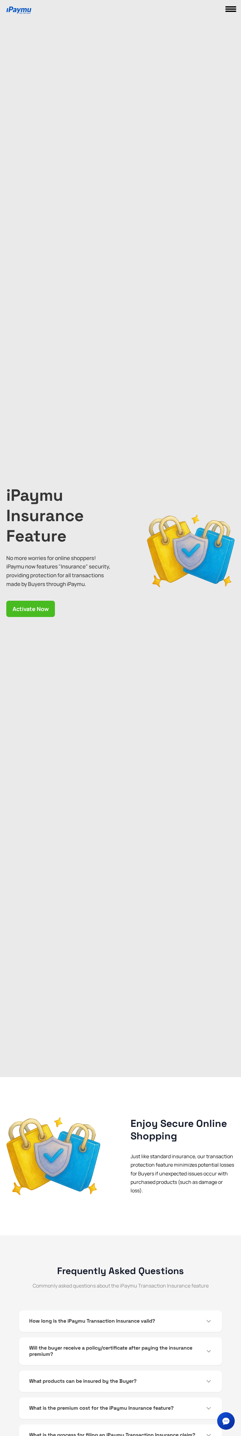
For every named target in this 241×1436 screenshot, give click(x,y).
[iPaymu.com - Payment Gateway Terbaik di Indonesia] (19, 10)
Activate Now (31, 609)
